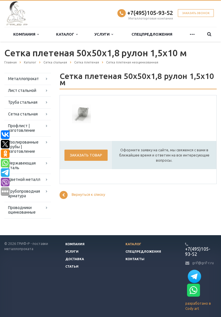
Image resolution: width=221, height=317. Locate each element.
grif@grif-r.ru (203, 263)
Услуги (102, 34)
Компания (25, 34)
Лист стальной (22, 90)
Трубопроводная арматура (24, 193)
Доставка (74, 259)
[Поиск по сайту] (209, 34)
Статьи (72, 266)
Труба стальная (22, 102)
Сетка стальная (23, 114)
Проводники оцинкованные (22, 209)
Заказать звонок (195, 13)
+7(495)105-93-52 (150, 13)
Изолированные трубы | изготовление (23, 147)
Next (83, 113)
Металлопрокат (23, 78)
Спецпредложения (152, 34)
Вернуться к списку (88, 195)
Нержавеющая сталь (22, 165)
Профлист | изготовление (21, 128)
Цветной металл (24, 179)
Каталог (66, 34)
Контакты (134, 259)
